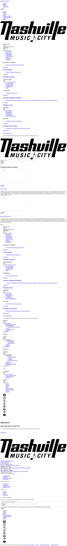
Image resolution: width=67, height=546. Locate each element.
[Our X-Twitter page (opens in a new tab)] (4, 401)
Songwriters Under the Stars (6, 216)
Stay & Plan (6, 107)
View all (12, 46)
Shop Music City (16, 465)
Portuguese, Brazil (7, 16)
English (2, 9)
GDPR (37, 544)
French (4, 14)
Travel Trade (6, 371)
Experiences (6, 47)
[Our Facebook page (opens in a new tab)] (4, 395)
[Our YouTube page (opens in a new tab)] (4, 415)
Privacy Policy (31, 544)
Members (5, 351)
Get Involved (8, 355)
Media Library (6, 349)
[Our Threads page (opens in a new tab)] (4, 407)
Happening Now (6, 44)
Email (3, 503)
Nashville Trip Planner (7, 133)
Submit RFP (5, 334)
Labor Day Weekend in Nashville (12, 97)
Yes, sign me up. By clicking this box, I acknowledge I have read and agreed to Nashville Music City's (26, 507)
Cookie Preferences (55, 544)
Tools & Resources (9, 325)
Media (5, 336)
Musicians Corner (8, 105)
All (4, 45)
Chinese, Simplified (7, 17)
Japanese (5, 18)
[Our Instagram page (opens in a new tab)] (4, 398)
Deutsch (5, 12)
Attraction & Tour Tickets (10, 126)
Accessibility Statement (45, 544)
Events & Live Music (8, 79)
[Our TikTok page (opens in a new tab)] (4, 404)
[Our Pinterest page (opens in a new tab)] (4, 413)
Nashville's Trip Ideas (9, 77)
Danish (4, 19)
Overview (9, 323)
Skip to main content (5, 1)
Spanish (4, 13)
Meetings (5, 320)
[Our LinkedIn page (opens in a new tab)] (4, 410)
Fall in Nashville (7, 69)
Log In (4, 368)
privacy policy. (48, 507)
